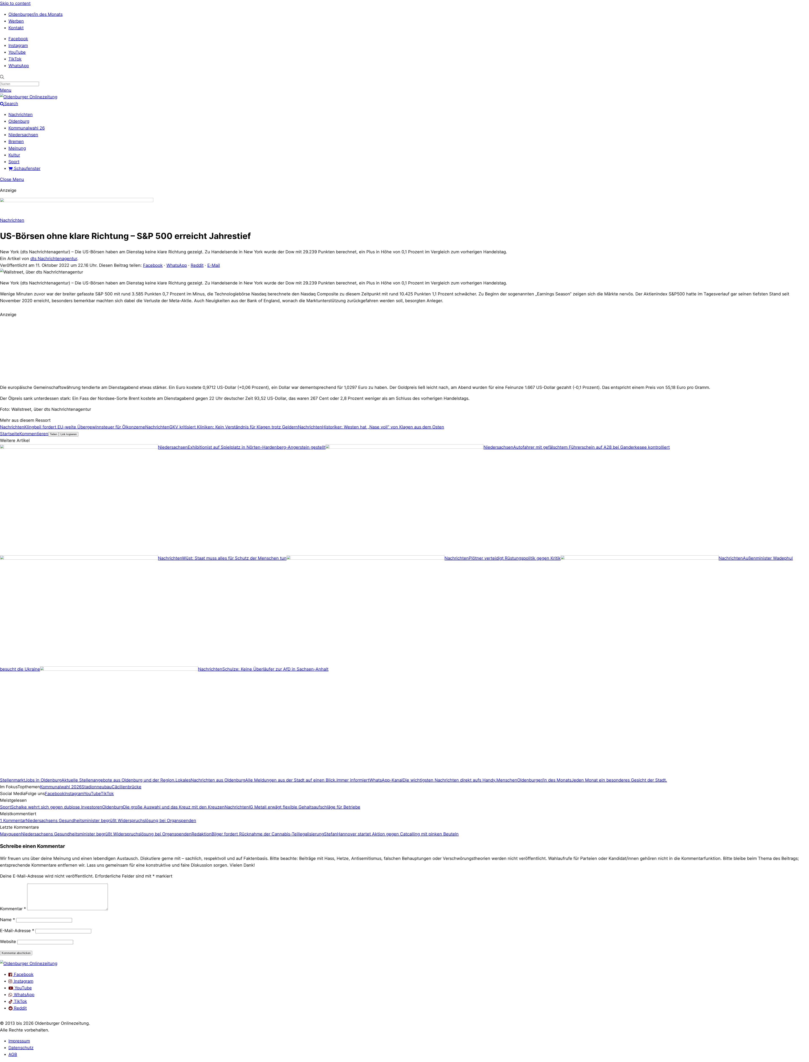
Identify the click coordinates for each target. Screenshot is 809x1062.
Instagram (18, 45)
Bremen (16, 141)
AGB (12, 1054)
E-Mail (213, 265)
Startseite (9, 433)
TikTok (14, 58)
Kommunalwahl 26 (26, 128)
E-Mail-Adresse (17, 930)
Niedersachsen (23, 134)
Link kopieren (68, 434)
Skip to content (15, 3)
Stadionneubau (97, 786)
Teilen (53, 434)
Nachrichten (20, 114)
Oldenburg (18, 121)
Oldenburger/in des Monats (35, 14)
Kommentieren (33, 433)
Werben (16, 21)
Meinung (17, 148)
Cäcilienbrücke (126, 786)
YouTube (17, 52)
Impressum (19, 1040)
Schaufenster (26, 168)
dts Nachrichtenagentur (53, 258)
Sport (13, 161)
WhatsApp (18, 65)
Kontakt (16, 27)
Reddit (197, 265)
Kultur (14, 154)
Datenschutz (20, 1047)
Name (7, 919)
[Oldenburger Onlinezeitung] (28, 963)
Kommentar (13, 908)
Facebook (18, 38)
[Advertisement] (404, 350)
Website (8, 941)
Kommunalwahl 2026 (61, 786)
